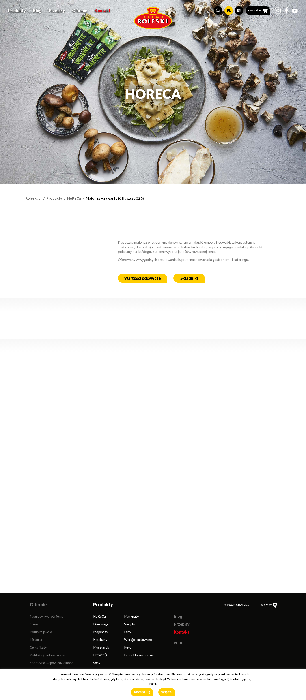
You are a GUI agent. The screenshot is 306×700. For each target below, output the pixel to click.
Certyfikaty (38, 647)
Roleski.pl (33, 198)
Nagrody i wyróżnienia (46, 616)
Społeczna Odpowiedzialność (51, 663)
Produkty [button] (17, 10)
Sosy (96, 663)
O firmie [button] (79, 10)
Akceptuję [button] (142, 692)
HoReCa (74, 198)
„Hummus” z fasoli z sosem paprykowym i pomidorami (228, 451)
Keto (127, 647)
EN (239, 10)
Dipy (127, 632)
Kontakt (102, 10)
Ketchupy (100, 640)
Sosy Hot (131, 624)
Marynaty (131, 616)
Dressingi (100, 624)
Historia (36, 640)
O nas (34, 624)
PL (229, 10)
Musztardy (101, 647)
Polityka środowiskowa (47, 655)
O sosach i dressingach (215, 388)
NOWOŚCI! (102, 655)
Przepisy (57, 10)
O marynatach (43, 388)
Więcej (166, 692)
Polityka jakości (41, 632)
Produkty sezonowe (139, 655)
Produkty (54, 198)
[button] (218, 10)
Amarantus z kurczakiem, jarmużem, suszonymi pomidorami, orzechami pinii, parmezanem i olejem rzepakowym (70, 445)
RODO (179, 643)
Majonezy (100, 632)
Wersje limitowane (138, 640)
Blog (37, 10)
